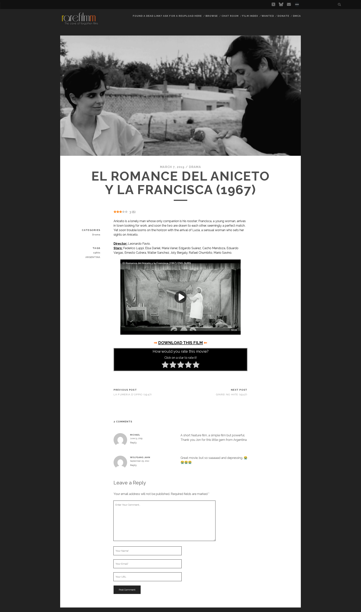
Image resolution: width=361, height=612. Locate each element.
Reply (133, 442)
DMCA (297, 15)
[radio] (165, 365)
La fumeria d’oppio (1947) (133, 394)
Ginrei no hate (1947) (231, 394)
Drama (195, 167)
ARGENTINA (92, 257)
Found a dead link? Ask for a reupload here (167, 15)
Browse (212, 15)
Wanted (268, 15)
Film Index (250, 15)
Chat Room (230, 15)
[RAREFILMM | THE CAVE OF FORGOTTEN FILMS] (79, 24)
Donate (283, 15)
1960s (96, 252)
